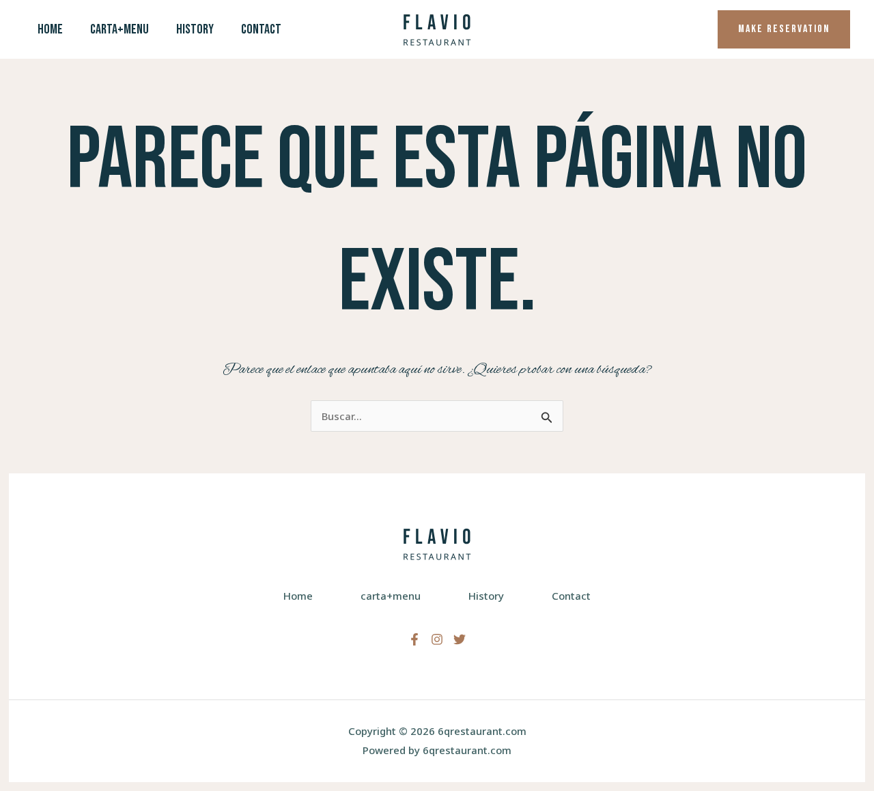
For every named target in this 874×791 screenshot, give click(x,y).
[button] (784, 29)
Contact (261, 29)
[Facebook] (414, 639)
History (195, 29)
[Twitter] (459, 639)
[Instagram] (437, 639)
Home (50, 29)
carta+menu (119, 29)
